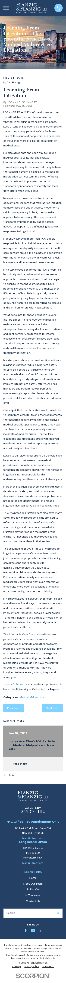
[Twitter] (40, 930)
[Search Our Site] (58, 913)
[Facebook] (26, 930)
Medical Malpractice (32, 697)
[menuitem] (16, 966)
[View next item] (17, 775)
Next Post (52, 708)
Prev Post (13, 708)
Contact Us (33, 901)
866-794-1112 (33, 812)
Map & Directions (32, 838)
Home (33, 878)
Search (11, 913)
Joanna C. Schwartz (15, 684)
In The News (33, 895)
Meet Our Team (33, 883)
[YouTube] (33, 930)
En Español (33, 889)
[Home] (31, 8)
